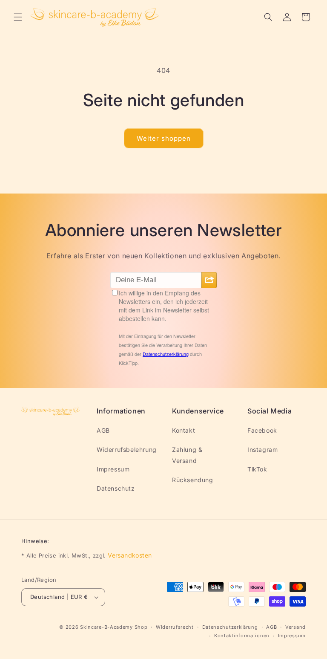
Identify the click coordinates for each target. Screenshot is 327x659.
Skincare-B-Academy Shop (113, 627)
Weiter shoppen (164, 138)
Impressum (113, 469)
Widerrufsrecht (175, 627)
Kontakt (183, 430)
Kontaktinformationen (242, 636)
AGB (103, 430)
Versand (295, 627)
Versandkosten (130, 555)
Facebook (262, 430)
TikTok (257, 469)
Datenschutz (116, 488)
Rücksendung (192, 479)
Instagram (262, 449)
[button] (18, 17)
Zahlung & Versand (187, 455)
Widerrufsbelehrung (127, 449)
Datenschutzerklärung (230, 627)
